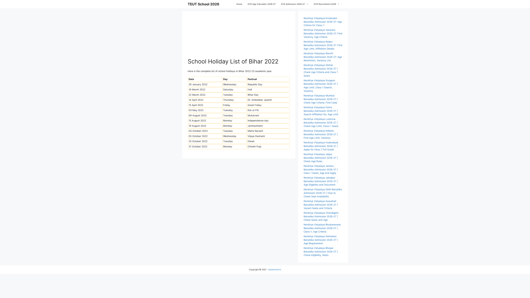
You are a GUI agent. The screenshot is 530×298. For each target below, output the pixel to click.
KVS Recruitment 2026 (325, 4)
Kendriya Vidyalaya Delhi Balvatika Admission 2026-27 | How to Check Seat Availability (323, 193)
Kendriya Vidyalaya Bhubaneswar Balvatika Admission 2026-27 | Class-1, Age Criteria (322, 228)
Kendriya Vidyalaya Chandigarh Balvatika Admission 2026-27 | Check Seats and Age (321, 216)
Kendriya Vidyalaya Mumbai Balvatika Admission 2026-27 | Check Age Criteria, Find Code (321, 99)
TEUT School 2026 (203, 4)
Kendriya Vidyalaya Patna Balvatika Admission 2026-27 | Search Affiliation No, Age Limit (321, 111)
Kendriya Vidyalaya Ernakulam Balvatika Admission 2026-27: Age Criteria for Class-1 (323, 22)
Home (239, 4)
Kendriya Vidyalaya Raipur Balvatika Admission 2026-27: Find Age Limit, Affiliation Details (323, 45)
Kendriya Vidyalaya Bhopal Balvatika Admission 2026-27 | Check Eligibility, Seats (321, 251)
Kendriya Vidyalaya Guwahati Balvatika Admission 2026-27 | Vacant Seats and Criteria (321, 205)
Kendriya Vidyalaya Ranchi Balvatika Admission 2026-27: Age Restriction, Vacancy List (323, 57)
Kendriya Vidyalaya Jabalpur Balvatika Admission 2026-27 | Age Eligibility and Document (321, 181)
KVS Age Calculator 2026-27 (262, 4)
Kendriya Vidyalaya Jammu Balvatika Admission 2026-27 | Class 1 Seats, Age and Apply (321, 169)
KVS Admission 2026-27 (293, 4)
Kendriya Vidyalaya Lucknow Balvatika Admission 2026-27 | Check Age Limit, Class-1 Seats (321, 122)
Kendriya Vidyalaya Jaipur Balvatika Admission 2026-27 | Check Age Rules (321, 158)
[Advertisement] (239, 37)
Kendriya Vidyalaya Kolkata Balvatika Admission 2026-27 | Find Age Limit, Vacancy (321, 134)
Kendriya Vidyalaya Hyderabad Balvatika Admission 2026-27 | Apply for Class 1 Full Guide (321, 146)
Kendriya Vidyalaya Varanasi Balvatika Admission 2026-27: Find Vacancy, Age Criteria (323, 33)
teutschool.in (274, 269)
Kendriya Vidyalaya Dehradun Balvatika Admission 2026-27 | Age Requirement (321, 240)
